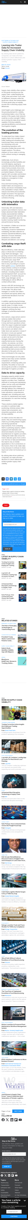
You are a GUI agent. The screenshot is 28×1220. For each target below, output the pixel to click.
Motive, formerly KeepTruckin (14, 1030)
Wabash (7, 68)
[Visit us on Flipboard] (16, 1119)
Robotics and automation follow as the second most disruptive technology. (13, 799)
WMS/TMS (4, 855)
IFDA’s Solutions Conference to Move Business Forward (14, 1060)
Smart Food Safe (10, 730)
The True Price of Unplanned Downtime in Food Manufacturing (13, 992)
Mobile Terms (6, 546)
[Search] (20, 1)
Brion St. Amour (6, 64)
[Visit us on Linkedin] (11, 1119)
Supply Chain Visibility (10, 42)
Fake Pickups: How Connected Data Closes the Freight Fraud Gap (8, 596)
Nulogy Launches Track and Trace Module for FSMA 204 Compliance (13, 926)
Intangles (8, 828)
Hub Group (8, 863)
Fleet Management (7, 755)
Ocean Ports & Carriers (9, 634)
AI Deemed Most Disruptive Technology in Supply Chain (9, 585)
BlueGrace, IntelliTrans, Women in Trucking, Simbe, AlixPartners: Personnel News (9, 661)
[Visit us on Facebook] (3, 1119)
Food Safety (5, 923)
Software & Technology (10, 40)
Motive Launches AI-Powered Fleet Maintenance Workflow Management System (14, 1026)
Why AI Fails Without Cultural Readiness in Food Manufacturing (13, 959)
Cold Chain (5, 890)
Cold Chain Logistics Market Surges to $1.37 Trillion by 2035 (14, 892)
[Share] (7, 478)
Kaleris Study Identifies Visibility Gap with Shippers (8, 650)
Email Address (7, 521)
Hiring (3, 657)
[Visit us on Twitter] (7, 1119)
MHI (6, 796)
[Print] (3, 478)
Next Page (18, 1111)
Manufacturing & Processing (10, 989)
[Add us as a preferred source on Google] (19, 478)
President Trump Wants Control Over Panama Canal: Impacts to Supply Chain (8, 639)
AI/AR (3, 790)
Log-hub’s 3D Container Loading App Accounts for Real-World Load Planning (9, 574)
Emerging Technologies (9, 623)
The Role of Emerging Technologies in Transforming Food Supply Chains (9, 627)
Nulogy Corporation (11, 929)
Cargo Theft (5, 822)
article (13, 266)
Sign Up (7, 549)
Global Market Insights (12, 896)
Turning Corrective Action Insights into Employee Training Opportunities (8, 563)
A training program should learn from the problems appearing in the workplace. (14, 733)
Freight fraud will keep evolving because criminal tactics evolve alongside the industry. (13, 831)
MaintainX (8, 995)
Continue (14, 1216)
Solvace (7, 962)
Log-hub (7, 763)
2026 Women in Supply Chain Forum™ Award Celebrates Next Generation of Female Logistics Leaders (12, 1096)
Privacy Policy (18, 546)
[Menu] (24, 1)
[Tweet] (15, 478)
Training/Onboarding (8, 722)
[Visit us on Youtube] (20, 1119)
